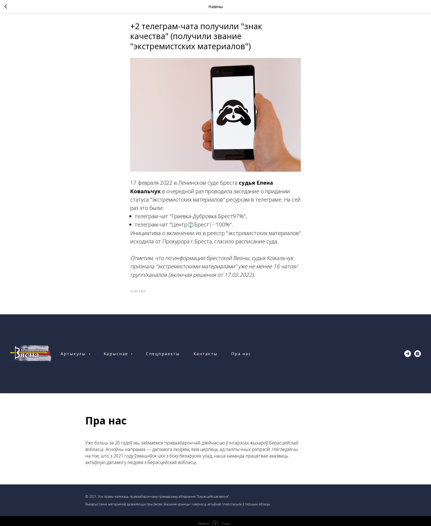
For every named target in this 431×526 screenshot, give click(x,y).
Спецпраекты (163, 353)
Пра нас (241, 353)
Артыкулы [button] (74, 353)
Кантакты (206, 353)
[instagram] (417, 353)
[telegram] (407, 353)
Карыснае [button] (117, 353)
